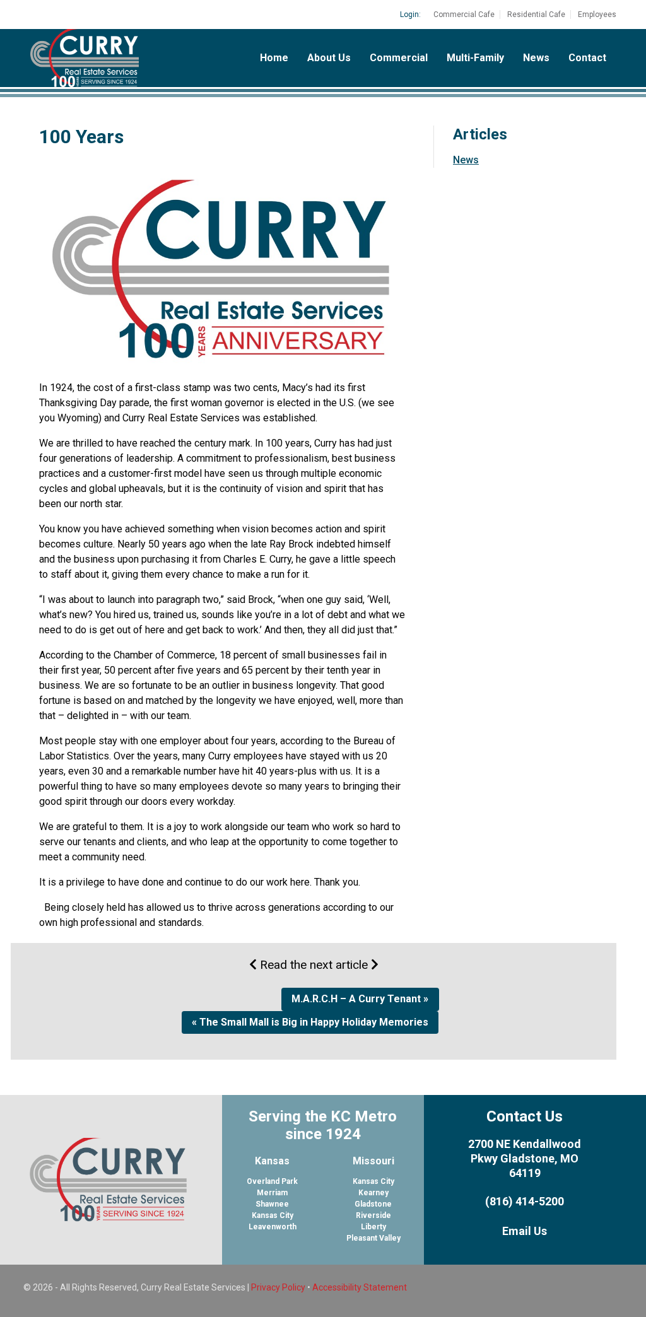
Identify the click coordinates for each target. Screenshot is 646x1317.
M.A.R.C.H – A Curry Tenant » (359, 999)
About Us (329, 58)
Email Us (524, 1231)
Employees (597, 14)
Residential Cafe (536, 14)
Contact (587, 58)
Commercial (399, 58)
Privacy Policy (278, 1287)
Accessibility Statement (359, 1287)
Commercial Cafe (464, 14)
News (536, 58)
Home (274, 58)
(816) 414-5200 (524, 1201)
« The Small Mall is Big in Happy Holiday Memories (310, 1022)
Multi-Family (475, 58)
